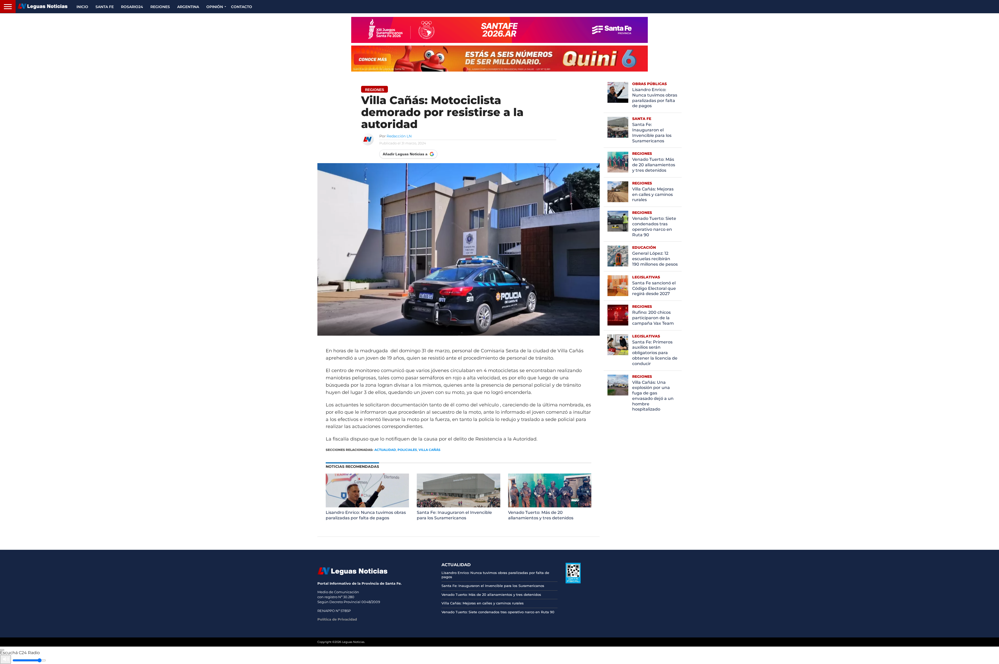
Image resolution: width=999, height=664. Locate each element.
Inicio (82, 6)
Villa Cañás (429, 450)
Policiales (407, 450)
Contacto (241, 6)
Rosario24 (132, 6)
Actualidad (385, 450)
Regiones (160, 6)
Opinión (214, 6)
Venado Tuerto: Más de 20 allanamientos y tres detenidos (540, 515)
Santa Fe (104, 6)
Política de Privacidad (337, 619)
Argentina (188, 6)
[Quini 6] (499, 59)
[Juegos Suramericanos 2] (499, 30)
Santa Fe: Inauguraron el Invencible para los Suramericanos (454, 515)
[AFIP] (573, 582)
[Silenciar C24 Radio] (5, 659)
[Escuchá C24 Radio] (2, 650)
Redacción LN (399, 136)
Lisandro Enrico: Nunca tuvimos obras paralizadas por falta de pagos (366, 515)
